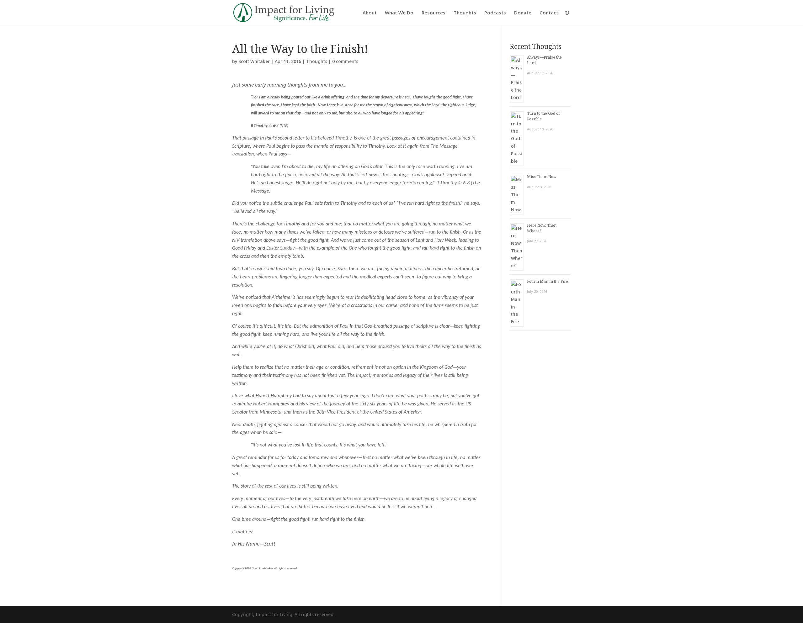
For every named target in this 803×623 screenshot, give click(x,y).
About (370, 13)
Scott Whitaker (254, 61)
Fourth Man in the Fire (547, 281)
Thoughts (465, 13)
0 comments (345, 61)
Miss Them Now (541, 176)
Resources (433, 13)
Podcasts (495, 13)
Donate (522, 13)
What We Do (399, 13)
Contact (549, 13)
